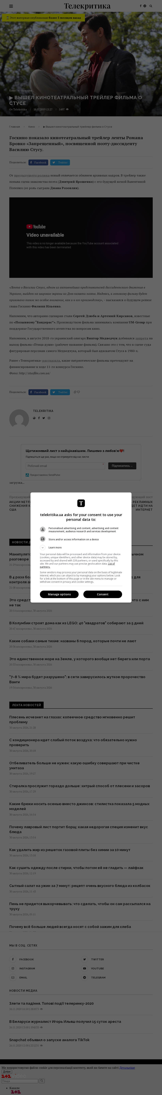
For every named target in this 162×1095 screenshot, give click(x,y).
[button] (81, 547)
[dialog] (81, 547)
